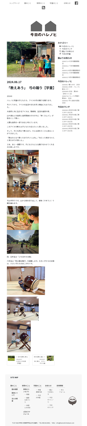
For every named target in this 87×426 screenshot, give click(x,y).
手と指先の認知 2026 (71, 101)
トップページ (14, 3)
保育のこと (41, 3)
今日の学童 (66, 54)
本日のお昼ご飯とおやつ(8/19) (70, 125)
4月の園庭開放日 (71, 77)
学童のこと (54, 3)
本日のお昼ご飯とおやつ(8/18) (70, 129)
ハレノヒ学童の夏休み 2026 (70, 97)
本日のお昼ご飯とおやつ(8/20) (70, 120)
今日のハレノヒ (68, 46)
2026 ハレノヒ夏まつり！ (71, 88)
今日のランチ (67, 48)
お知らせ (67, 3)
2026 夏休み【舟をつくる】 (70, 92)
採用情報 (60, 385)
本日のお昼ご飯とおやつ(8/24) (70, 111)
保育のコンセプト (26, 390)
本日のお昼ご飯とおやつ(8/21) (70, 115)
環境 (27, 394)
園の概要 (15, 389)
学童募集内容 (39, 391)
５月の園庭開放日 (70, 74)
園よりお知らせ (68, 51)
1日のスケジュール (26, 413)
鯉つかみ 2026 (71, 84)
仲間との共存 (27, 406)
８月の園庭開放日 (70, 62)
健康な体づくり (27, 400)
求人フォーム (62, 391)
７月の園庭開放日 (70, 67)
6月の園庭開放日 (71, 70)
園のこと (27, 3)
